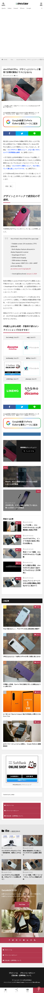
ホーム (5, 991)
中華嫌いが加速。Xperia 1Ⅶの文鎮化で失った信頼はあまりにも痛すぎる (22, 685)
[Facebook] (9, 133)
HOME (5, 59)
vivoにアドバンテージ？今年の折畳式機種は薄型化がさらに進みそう (31, 583)
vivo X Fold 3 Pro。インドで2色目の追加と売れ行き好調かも (31, 540)
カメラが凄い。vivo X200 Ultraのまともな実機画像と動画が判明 (32, 527)
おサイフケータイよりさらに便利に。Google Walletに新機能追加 (22, 745)
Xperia (3, 8)
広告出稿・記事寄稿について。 (15, 816)
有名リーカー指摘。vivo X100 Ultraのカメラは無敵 (32, 554)
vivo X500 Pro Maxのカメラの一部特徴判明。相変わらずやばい (11, 853)
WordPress (36, 982)
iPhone (22, 8)
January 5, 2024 (31, 274)
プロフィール (10, 805)
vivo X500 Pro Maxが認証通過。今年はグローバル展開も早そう (11, 877)
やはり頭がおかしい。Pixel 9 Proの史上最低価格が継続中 (21, 629)
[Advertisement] (22, 33)
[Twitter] (22, 133)
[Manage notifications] (39, 988)
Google (28, 8)
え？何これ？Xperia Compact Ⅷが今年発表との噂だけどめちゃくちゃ (22, 715)
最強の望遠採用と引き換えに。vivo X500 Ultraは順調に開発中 (32, 853)
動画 (27, 991)
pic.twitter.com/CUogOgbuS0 (21, 269)
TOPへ (38, 991)
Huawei (16, 8)
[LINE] (34, 133)
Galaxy (9, 8)
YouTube (22, 904)
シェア (16, 991)
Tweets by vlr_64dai (8, 794)
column (38, 634)
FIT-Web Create (19, 982)
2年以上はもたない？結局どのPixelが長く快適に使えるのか (22, 656)
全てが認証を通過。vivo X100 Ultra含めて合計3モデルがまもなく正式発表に (31, 569)
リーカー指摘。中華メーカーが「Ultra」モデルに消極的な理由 (32, 877)
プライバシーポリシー (12, 810)
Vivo (12, 59)
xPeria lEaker (27, 980)
